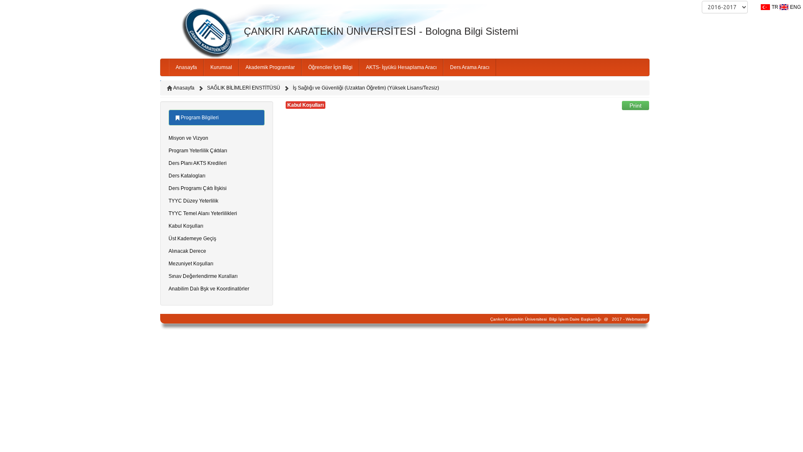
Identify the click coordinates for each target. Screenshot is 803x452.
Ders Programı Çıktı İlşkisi (198, 188)
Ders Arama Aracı (469, 67)
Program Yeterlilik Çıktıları (198, 151)
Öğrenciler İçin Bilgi (330, 67)
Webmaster (636, 319)
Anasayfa (186, 67)
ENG (795, 7)
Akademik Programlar (270, 67)
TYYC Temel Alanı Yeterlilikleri (203, 213)
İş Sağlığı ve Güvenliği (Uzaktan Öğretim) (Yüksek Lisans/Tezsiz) (366, 88)
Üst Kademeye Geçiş (192, 238)
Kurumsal (221, 67)
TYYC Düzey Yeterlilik (193, 201)
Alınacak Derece (187, 251)
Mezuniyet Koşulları (191, 264)
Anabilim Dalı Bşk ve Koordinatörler (209, 289)
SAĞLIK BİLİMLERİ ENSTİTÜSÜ (243, 88)
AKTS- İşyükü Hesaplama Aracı (401, 67)
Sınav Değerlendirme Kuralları (203, 276)
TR (775, 7)
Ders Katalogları (187, 176)
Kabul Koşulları (186, 226)
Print (635, 105)
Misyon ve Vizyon (188, 138)
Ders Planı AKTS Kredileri (198, 163)
